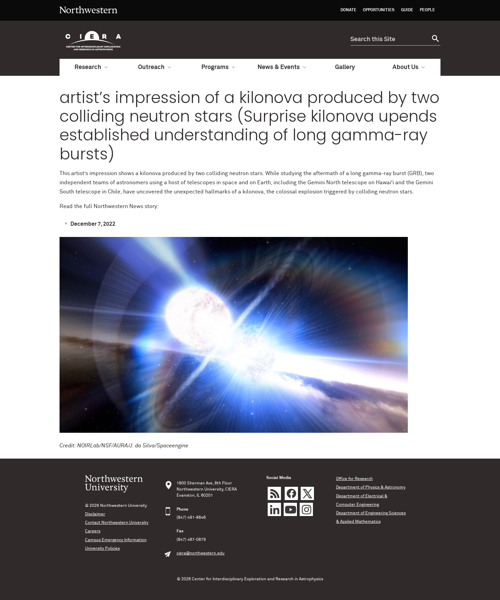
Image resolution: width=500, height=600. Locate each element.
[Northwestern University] (88, 18)
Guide (407, 10)
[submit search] (434, 40)
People (427, 10)
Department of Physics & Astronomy (370, 487)
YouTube (290, 509)
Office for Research (354, 479)
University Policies (102, 549)
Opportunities (379, 10)
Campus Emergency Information (116, 540)
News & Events (278, 67)
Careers (92, 531)
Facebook (291, 493)
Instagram (306, 509)
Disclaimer (95, 514)
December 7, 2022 (92, 224)
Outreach (151, 67)
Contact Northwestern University (116, 523)
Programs (215, 67)
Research (87, 67)
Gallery (345, 67)
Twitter (307, 493)
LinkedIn (274, 509)
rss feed (274, 493)
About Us (405, 67)
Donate (348, 10)
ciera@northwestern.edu (200, 553)
